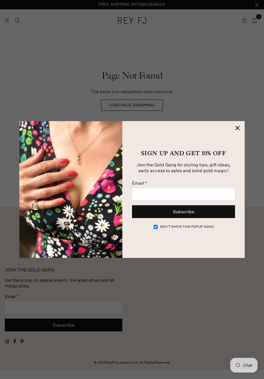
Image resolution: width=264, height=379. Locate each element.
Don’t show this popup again (187, 227)
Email (139, 183)
